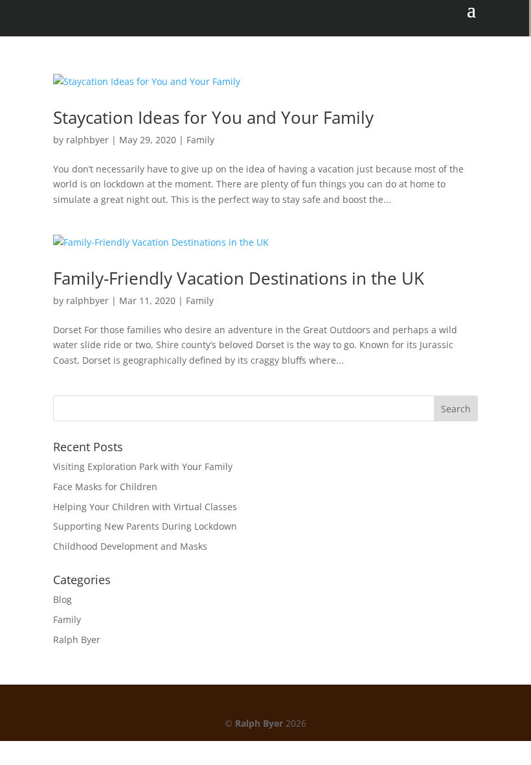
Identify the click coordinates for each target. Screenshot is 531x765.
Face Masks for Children (105, 486)
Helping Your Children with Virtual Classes (145, 506)
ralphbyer (87, 140)
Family (200, 140)
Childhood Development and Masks (130, 546)
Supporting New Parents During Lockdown (145, 526)
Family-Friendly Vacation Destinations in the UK (238, 278)
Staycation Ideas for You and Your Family (213, 117)
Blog (62, 599)
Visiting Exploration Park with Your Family (142, 466)
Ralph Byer (76, 639)
